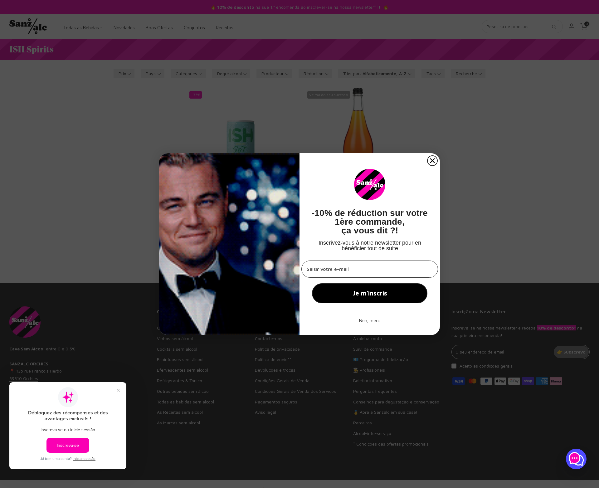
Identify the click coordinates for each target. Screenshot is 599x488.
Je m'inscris (370, 293)
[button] (576, 459)
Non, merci (370, 320)
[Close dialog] (432, 161)
